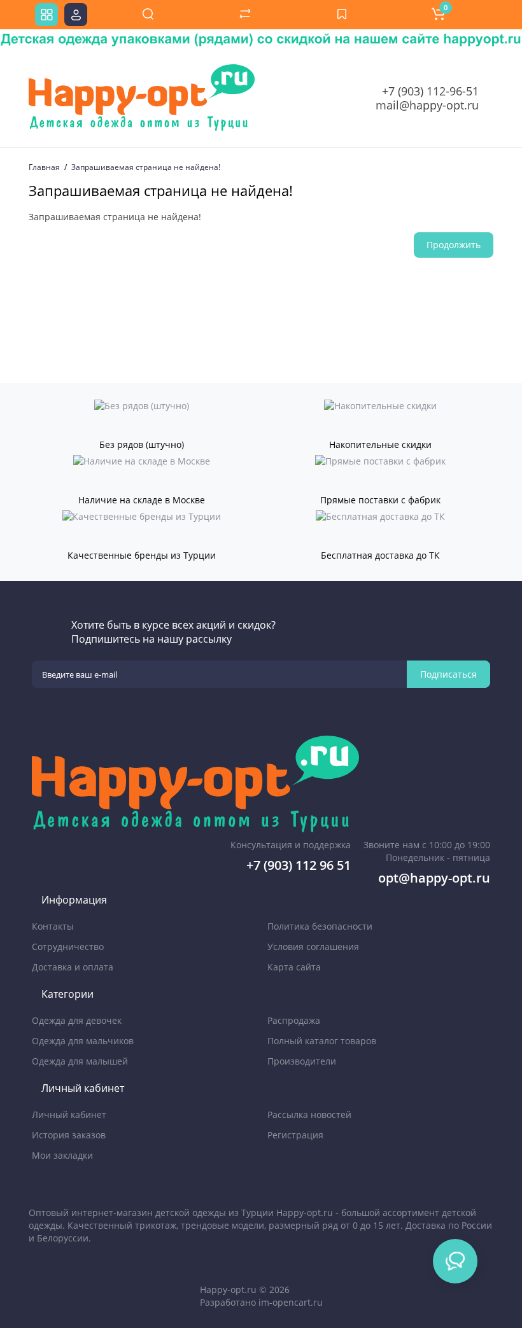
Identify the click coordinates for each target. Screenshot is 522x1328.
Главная (44, 167)
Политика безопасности (319, 926)
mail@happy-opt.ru (427, 105)
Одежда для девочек (77, 1020)
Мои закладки (62, 1155)
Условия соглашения (313, 946)
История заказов (69, 1135)
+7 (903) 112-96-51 (430, 91)
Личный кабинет (69, 1114)
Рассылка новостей (309, 1114)
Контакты (53, 926)
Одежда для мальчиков (83, 1041)
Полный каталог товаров (321, 1041)
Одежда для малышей (80, 1061)
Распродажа (293, 1020)
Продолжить (454, 245)
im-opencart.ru (290, 1302)
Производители (301, 1061)
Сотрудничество (68, 946)
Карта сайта (294, 967)
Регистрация (295, 1135)
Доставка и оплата (72, 967)
